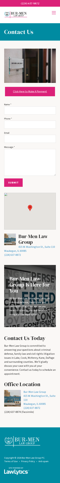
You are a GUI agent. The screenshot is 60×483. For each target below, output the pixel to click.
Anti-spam (43, 461)
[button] (30, 208)
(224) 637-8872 (30, 3)
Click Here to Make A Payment (30, 91)
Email (6, 133)
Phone (8, 118)
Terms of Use (11, 461)
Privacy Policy (28, 461)
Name (7, 104)
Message (9, 147)
